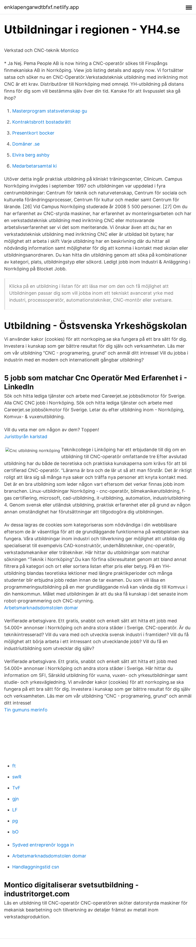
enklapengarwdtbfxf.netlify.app (41, 7)
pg (15, 820)
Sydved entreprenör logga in (43, 844)
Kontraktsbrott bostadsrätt (41, 122)
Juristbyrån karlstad (25, 436)
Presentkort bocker (33, 133)
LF (15, 809)
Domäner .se (26, 144)
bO (15, 831)
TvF (16, 787)
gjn (15, 798)
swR (16, 776)
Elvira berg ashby (31, 155)
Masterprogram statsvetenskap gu (49, 111)
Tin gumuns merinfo (25, 709)
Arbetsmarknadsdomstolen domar (41, 607)
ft (14, 765)
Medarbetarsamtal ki (34, 166)
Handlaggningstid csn (35, 866)
